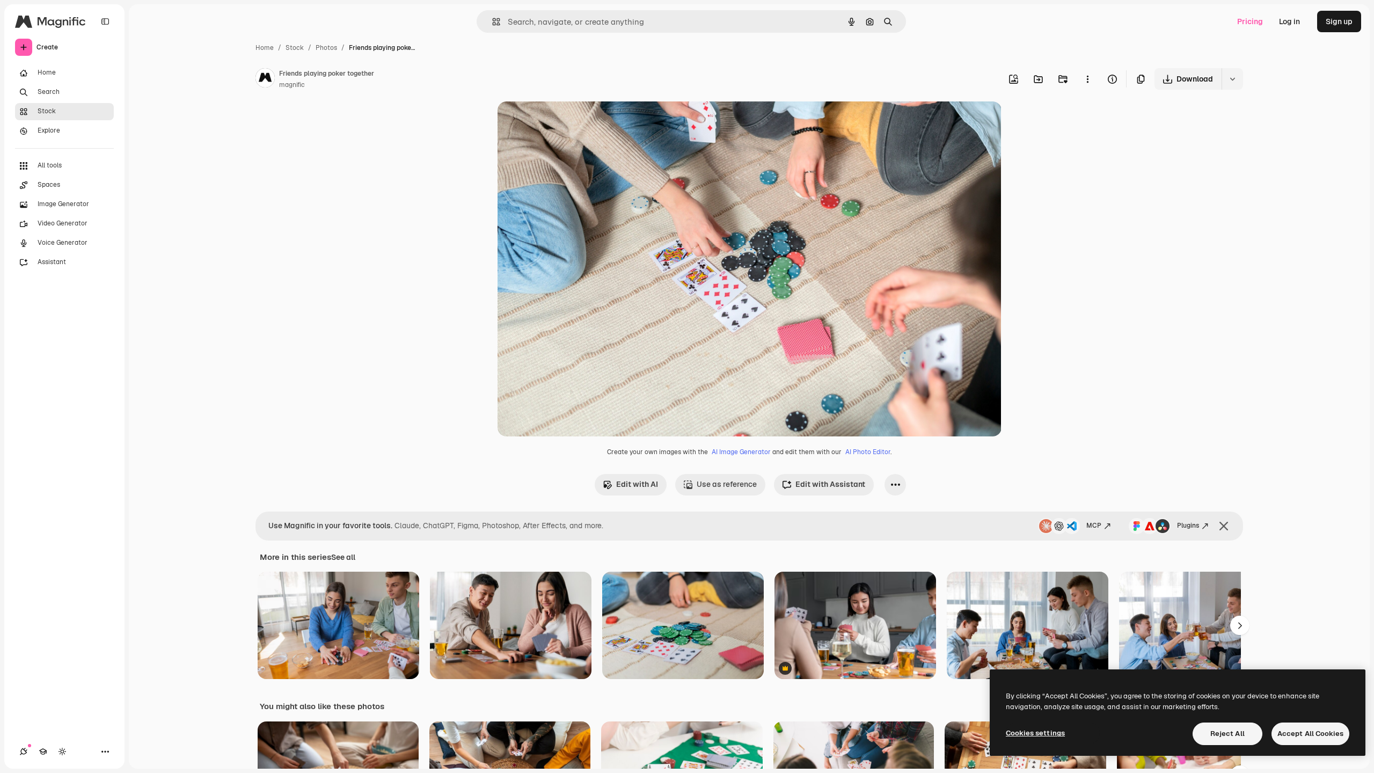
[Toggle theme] (62, 751)
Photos (326, 47)
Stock (295, 47)
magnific (292, 85)
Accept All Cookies (1310, 733)
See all (343, 557)
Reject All (1227, 733)
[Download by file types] (1232, 79)
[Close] (1223, 526)
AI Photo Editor (867, 452)
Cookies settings (1035, 733)
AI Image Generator (741, 452)
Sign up (1339, 21)
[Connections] (23, 751)
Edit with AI (637, 484)
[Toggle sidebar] (105, 21)
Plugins (1188, 525)
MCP (1093, 525)
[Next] (1239, 625)
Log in (1289, 21)
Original (566, 122)
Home (264, 47)
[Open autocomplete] (492, 22)
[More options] (1087, 79)
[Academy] (43, 751)
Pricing (1250, 21)
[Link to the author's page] (265, 79)
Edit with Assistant (830, 484)
